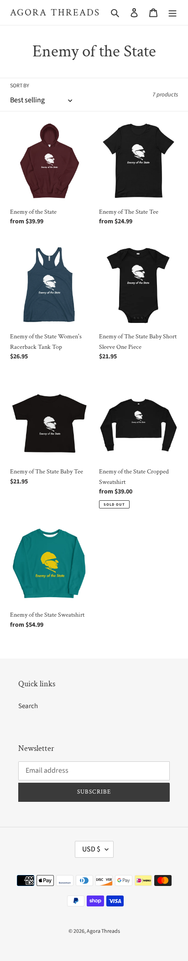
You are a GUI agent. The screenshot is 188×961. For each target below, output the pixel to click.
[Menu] (172, 12)
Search (28, 706)
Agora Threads (55, 12)
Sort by (19, 86)
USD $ (91, 849)
